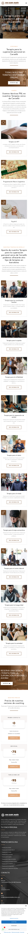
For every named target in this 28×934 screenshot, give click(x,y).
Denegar (14, 925)
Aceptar (14, 921)
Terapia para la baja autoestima (14, 530)
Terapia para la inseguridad (14, 605)
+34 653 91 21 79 (5, 889)
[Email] (2, 893)
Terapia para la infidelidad (14, 377)
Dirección (3, 880)
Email (2, 895)
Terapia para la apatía (14, 340)
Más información (14, 152)
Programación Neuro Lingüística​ (14, 181)
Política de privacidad (15, 932)
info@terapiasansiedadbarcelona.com (10, 897)
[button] (26, 906)
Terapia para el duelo (14, 455)
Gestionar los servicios (14, 918)
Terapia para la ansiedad (14, 643)
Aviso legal (22, 932)
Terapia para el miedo (14, 493)
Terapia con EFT (14, 142)
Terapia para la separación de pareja (10, 868)
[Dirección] (2, 878)
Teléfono (3, 888)
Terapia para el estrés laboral (14, 568)
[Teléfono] (2, 886)
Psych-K (14, 221)
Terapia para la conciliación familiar (9, 861)
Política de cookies (7, 932)
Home (13, 26)
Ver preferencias (13, 929)
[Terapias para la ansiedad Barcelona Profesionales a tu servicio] (10, 3)
